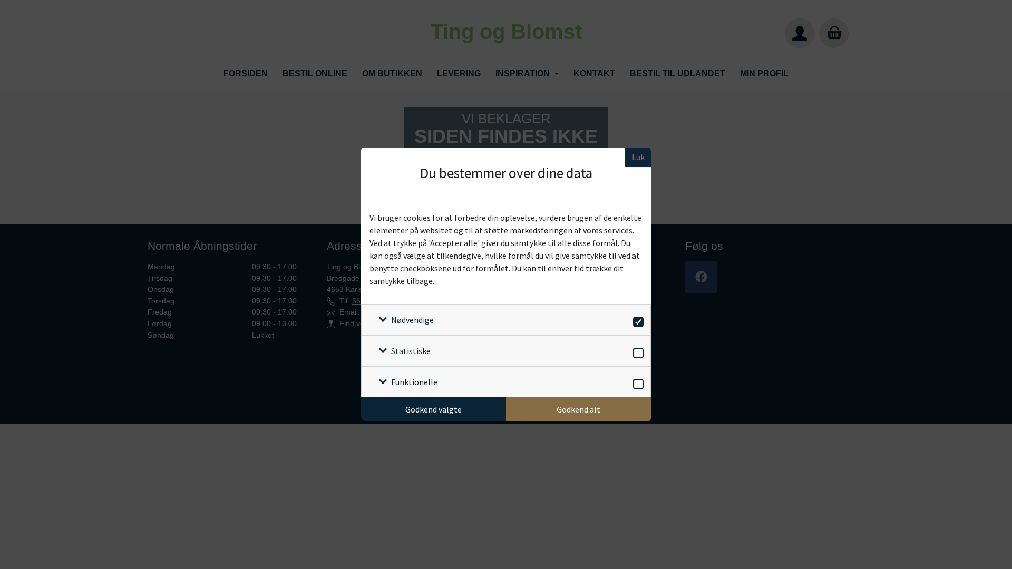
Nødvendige (412, 320)
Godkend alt (578, 409)
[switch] (636, 320)
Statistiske (411, 351)
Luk (638, 157)
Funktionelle (414, 382)
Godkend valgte (433, 409)
